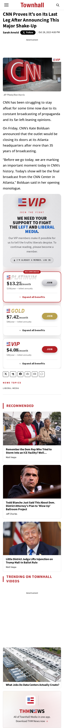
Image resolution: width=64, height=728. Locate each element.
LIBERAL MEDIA (11, 388)
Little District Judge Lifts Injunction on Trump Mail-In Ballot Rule (29, 560)
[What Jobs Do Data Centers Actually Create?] (32, 664)
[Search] (57, 5)
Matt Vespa (11, 457)
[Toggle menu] (6, 4)
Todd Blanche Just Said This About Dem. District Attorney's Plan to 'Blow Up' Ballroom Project (30, 506)
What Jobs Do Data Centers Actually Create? (32, 685)
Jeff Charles (11, 514)
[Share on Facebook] (20, 374)
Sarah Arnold (11, 32)
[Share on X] (6, 374)
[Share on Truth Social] (13, 374)
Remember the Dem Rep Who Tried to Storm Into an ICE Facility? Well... (29, 451)
